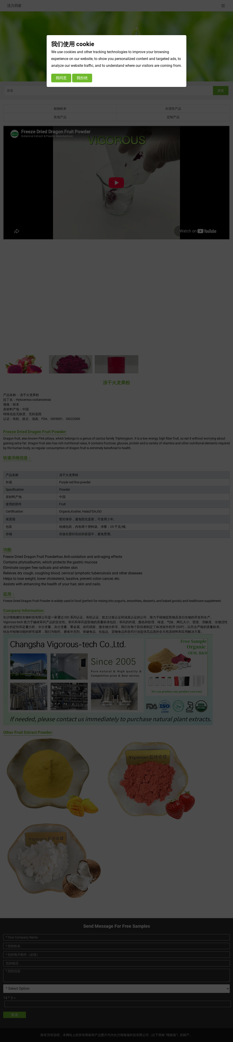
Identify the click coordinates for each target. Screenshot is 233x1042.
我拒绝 (82, 78)
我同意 (61, 78)
